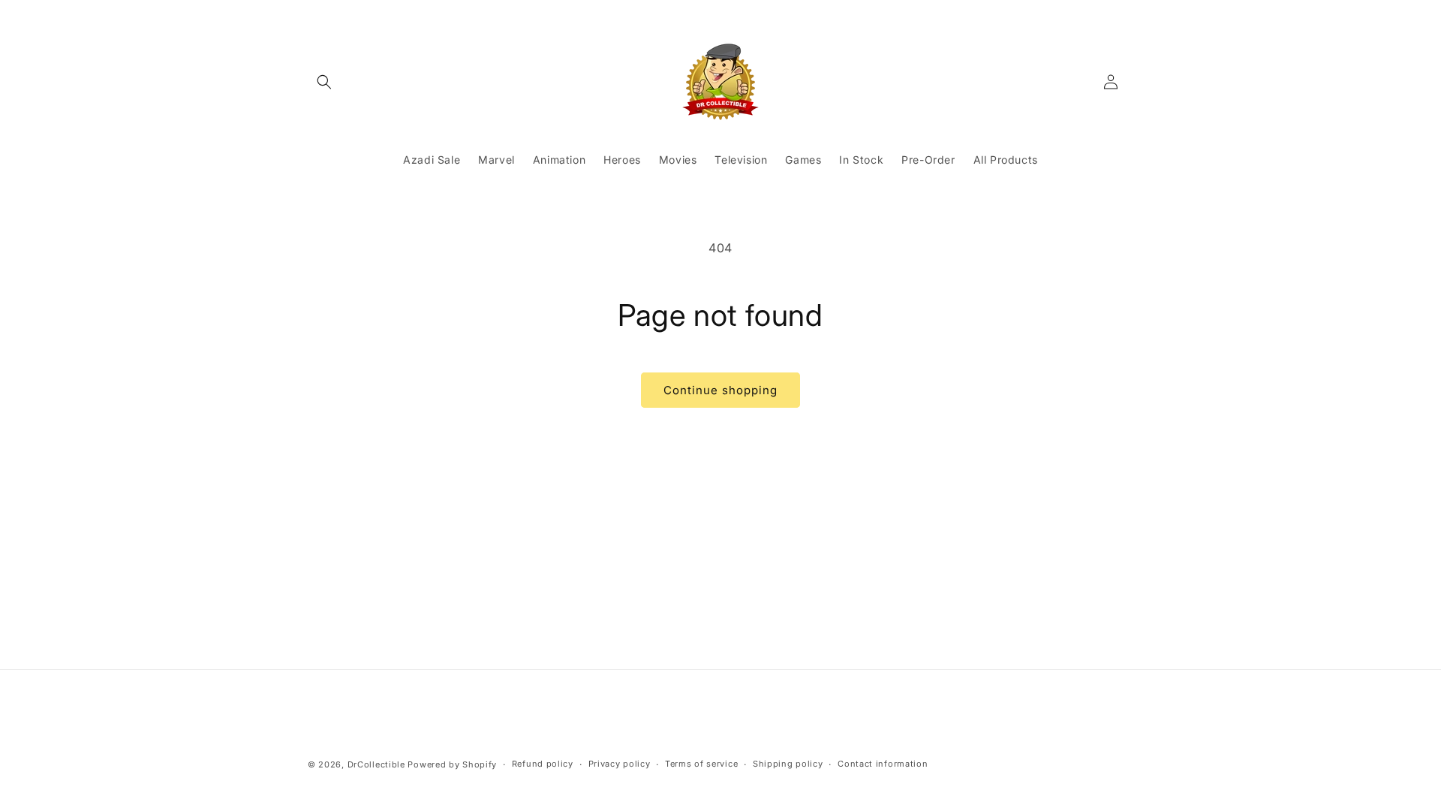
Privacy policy (619, 763)
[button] (324, 81)
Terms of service (701, 763)
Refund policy (542, 763)
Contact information (883, 763)
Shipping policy (788, 763)
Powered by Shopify (452, 764)
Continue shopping (720, 390)
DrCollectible (376, 764)
